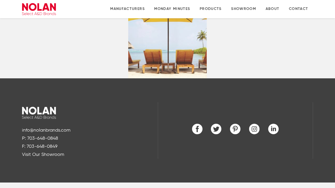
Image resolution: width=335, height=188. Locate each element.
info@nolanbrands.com (46, 130)
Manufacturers (127, 9)
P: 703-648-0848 (40, 138)
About (273, 9)
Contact (298, 9)
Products (211, 9)
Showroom (243, 9)
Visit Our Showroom (43, 154)
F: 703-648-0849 (40, 146)
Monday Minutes (172, 9)
